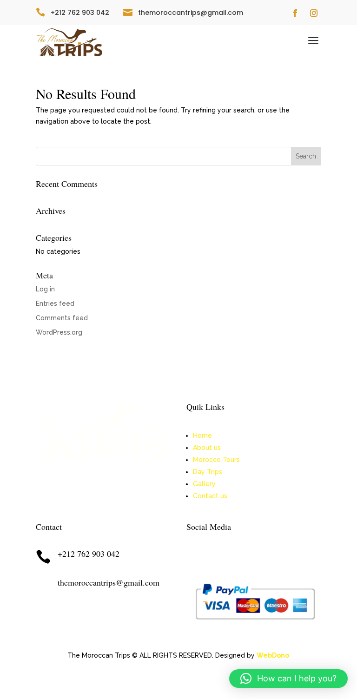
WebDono (273, 655)
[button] (288, 678)
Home (202, 435)
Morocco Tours (216, 459)
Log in (45, 289)
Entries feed (55, 303)
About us (207, 447)
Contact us (210, 496)
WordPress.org (59, 332)
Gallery (204, 484)
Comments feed (62, 318)
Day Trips (207, 471)
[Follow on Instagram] (313, 13)
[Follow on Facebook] (295, 13)
